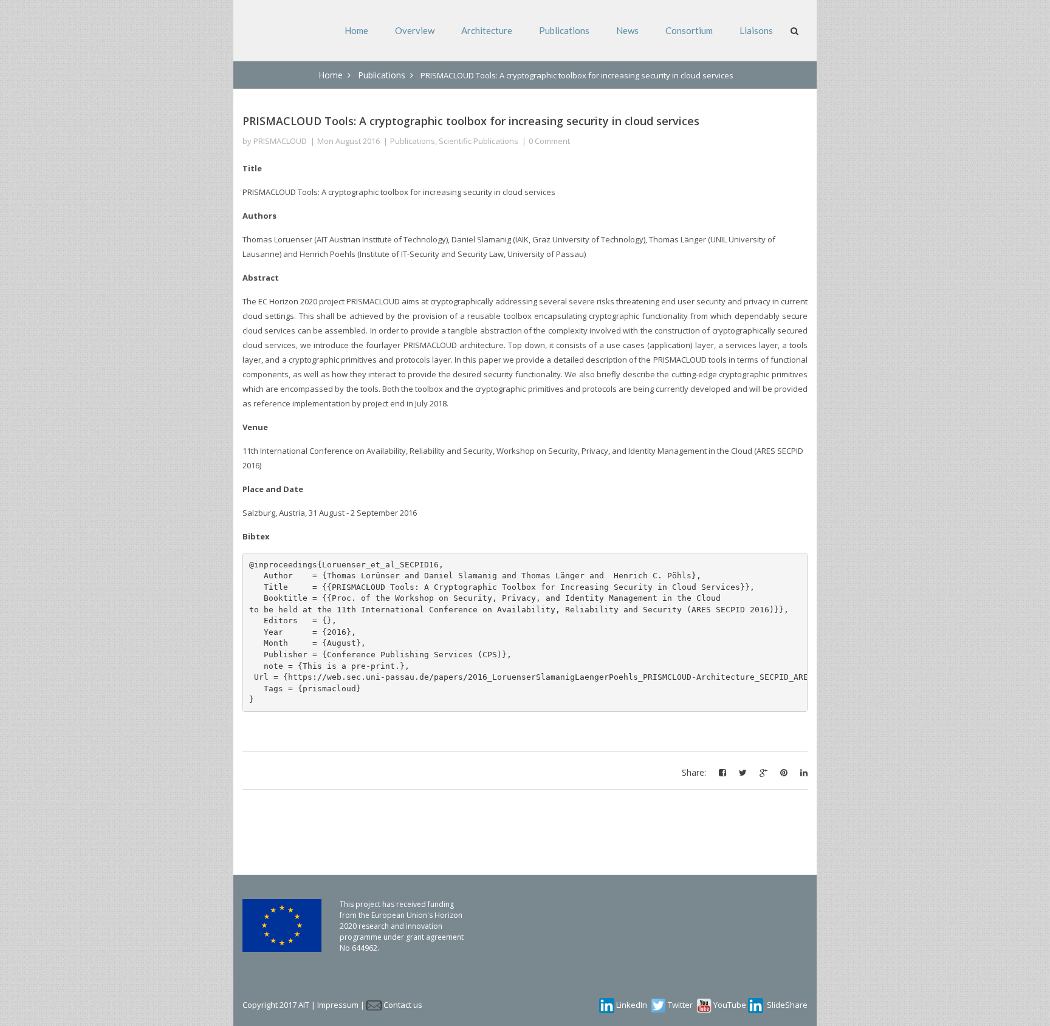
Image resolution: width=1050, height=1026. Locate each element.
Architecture (486, 30)
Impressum (338, 1004)
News (627, 30)
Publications (564, 30)
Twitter (680, 1004)
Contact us (402, 1004)
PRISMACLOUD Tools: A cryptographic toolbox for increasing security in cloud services (470, 121)
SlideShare (787, 1004)
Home (356, 30)
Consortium (689, 30)
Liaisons (756, 30)
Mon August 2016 (348, 140)
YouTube (729, 1004)
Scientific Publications (478, 140)
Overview (414, 30)
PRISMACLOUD (280, 140)
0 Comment (549, 140)
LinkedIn (631, 1004)
